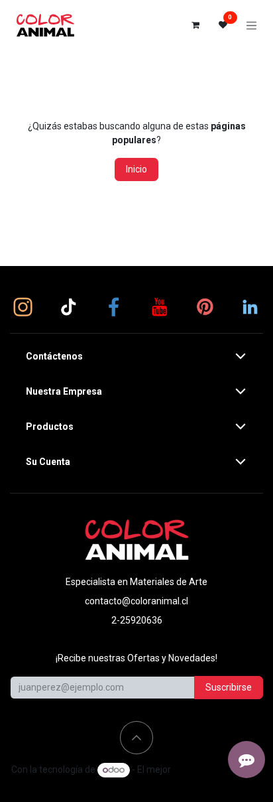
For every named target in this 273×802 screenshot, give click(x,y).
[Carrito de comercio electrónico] (195, 25)
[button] (136, 737)
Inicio (136, 169)
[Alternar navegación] (252, 25)
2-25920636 (136, 620)
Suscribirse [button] (228, 687)
